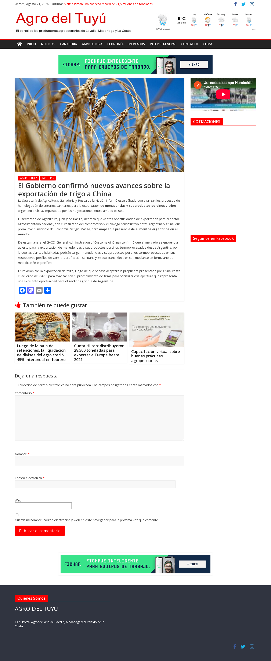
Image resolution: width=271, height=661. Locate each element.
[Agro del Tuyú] (19, 44)
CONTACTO (189, 44)
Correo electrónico (29, 478)
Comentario (24, 393)
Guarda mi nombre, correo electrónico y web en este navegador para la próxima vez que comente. (87, 520)
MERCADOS (137, 44)
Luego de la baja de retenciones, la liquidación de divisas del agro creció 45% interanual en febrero (41, 352)
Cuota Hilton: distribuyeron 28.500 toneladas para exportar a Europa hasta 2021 (99, 352)
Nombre (22, 454)
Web (18, 500)
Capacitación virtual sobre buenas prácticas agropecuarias (155, 356)
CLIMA (207, 44)
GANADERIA (68, 44)
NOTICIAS (48, 44)
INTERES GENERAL (163, 44)
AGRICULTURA (92, 44)
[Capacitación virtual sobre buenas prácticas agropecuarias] (156, 315)
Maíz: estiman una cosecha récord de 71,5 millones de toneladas (108, 4)
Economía (115, 44)
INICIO (31, 44)
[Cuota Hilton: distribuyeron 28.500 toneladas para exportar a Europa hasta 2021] (99, 315)
